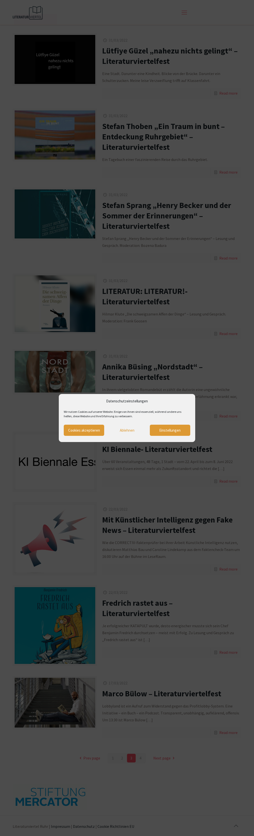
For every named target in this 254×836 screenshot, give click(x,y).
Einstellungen (170, 430)
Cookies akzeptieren (84, 430)
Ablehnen (127, 430)
